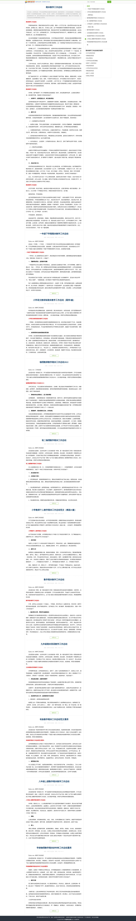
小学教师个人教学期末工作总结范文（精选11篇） (54, 510)
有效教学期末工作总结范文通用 (54, 719)
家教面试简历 (90, 55)
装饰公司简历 (90, 75)
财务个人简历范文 (91, 63)
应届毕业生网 (38, 1)
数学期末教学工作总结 (54, 579)
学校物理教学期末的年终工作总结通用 (54, 848)
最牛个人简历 (90, 73)
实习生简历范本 (90, 53)
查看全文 (54, 293)
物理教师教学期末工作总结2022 (54, 362)
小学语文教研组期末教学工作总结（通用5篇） (54, 300)
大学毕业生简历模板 (92, 60)
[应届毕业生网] (30, 1)
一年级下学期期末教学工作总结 (54, 234)
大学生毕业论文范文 (92, 68)
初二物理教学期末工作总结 (54, 440)
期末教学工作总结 (46, 1)
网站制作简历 (90, 70)
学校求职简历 (90, 65)
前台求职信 (89, 58)
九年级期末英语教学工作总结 (54, 644)
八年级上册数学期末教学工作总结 (54, 781)
